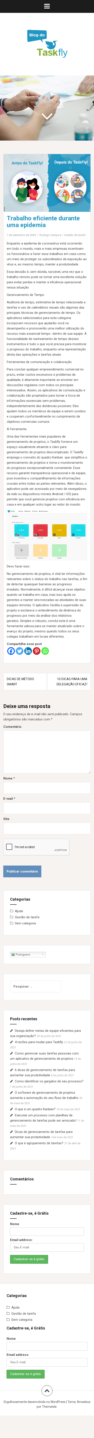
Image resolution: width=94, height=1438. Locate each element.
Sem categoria (25, 923)
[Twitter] (19, 651)
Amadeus (84, 1402)
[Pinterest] (36, 651)
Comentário (12, 727)
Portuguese (22, 954)
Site (6, 819)
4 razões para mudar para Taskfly (39, 1042)
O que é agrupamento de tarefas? (39, 1143)
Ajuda (19, 911)
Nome (9, 778)
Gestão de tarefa (74, 235)
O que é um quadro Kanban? (35, 1109)
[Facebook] (11, 651)
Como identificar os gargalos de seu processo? (49, 1081)
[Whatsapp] (45, 651)
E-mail (9, 799)
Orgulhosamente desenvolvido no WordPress (34, 1402)
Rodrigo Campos (50, 235)
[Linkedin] (28, 651)
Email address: (21, 1240)
